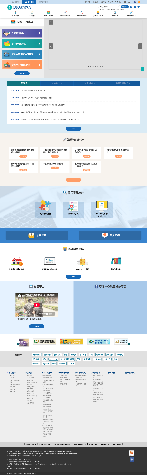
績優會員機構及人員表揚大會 (32, 387)
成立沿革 (12, 375)
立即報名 (23, 156)
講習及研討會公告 (123, 83)
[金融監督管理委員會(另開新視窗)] (32, 341)
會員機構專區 (29, 2)
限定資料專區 (43, 2)
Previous (51, 22)
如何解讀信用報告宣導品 (98, 400)
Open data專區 (82, 269)
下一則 (140, 46)
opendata (53, 359)
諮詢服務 (36, 359)
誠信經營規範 (93, 444)
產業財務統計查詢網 (49, 269)
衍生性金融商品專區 (48, 385)
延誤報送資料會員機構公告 (32, 383)
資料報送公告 (57, 83)
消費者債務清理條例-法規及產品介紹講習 (86, 165)
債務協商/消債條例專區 (48, 381)
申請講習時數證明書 (81, 385)
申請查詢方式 (63, 375)
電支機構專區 (47, 397)
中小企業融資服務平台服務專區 (48, 389)
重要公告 (24, 83)
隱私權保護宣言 (31, 444)
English (110, 2)
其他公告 (29, 400)
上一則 (51, 46)
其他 (44, 436)
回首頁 (131, 6)
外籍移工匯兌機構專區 (48, 401)
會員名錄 (12, 387)
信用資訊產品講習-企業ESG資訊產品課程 (22, 165)
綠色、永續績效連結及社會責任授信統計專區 (98, 384)
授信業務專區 (47, 375)
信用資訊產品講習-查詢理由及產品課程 (86, 151)
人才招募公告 (30, 403)
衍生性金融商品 (120, 9)
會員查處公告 (30, 393)
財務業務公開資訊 (15, 384)
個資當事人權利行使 (80, 444)
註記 (66, 355)
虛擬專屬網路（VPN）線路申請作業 (65, 379)
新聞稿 (108, 9)
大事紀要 (12, 389)
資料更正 (57, 355)
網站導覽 (87, 2)
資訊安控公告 (30, 398)
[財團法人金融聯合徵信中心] (19, 7)
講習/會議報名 (82, 15)
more (22, 73)
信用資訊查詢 (65, 15)
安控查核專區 (47, 395)
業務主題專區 (49, 15)
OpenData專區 (97, 379)
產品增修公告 (30, 378)
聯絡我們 (95, 2)
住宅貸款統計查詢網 (16, 269)
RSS (139, 2)
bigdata (46, 363)
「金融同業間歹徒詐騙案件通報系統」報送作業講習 (55, 151)
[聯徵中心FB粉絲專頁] (130, 459)
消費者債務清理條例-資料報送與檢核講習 (22, 151)
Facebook (135, 2)
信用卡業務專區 (47, 378)
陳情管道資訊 (117, 444)
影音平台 (115, 15)
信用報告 (119, 355)
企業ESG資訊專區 (48, 425)
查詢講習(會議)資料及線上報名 (81, 376)
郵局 (91, 355)
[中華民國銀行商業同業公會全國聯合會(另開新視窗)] (114, 341)
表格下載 (103, 2)
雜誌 (44, 359)
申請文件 (107, 359)
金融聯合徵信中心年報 (98, 389)
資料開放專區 (98, 15)
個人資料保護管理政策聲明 (62, 444)
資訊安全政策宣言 (44, 444)
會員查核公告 (90, 83)
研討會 (113, 9)
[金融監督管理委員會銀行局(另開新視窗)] (87, 341)
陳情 (54, 363)
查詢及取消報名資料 (81, 380)
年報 (115, 359)
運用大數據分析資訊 (98, 376)
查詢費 (73, 355)
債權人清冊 (37, 355)
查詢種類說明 (63, 384)
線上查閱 (87, 359)
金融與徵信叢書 (97, 397)
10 (102, 66)
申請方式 (97, 359)
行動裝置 (99, 355)
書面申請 (47, 355)
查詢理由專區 (47, 404)
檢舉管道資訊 (105, 444)
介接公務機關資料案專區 (48, 416)
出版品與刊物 (116, 269)
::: (1, 1)
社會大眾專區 (14, 2)
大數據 (71, 363)
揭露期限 (109, 355)
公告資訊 (32, 15)
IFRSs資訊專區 (47, 393)
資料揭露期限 (47, 406)
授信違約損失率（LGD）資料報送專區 (48, 411)
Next (128, 344)
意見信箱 (135, 6)
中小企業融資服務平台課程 (53, 164)
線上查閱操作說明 (67, 359)
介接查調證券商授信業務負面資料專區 (48, 421)
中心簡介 (15, 15)
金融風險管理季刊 (98, 395)
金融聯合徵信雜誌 (98, 392)
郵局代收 (36, 363)
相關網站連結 (131, 15)
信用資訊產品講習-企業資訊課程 (118, 151)
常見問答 (138, 6)
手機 (78, 359)
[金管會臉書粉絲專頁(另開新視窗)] (60, 341)
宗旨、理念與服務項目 (15, 381)
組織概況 (12, 378)
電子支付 (83, 355)
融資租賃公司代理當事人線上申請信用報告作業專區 (48, 429)
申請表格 (62, 363)
